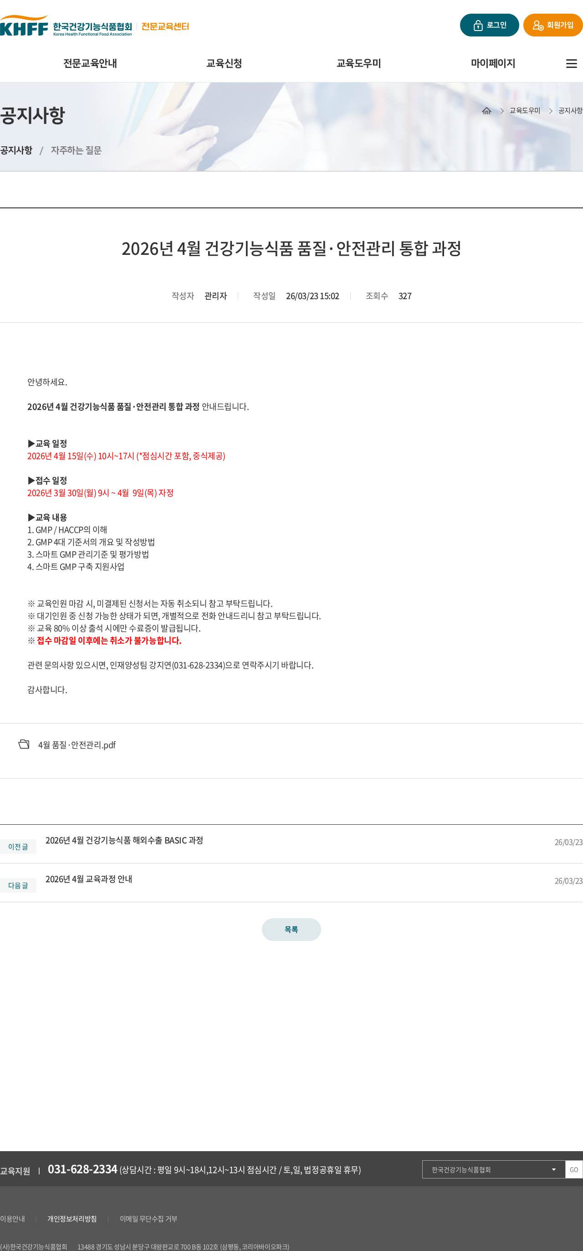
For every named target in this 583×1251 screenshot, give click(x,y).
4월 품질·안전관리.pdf (77, 745)
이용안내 (12, 1219)
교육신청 (224, 63)
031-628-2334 (83, 1168)
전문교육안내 (90, 63)
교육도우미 (359, 63)
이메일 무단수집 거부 (149, 1219)
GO (574, 1169)
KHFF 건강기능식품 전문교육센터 (94, 25)
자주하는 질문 (76, 150)
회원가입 (560, 25)
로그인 (497, 25)
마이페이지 (493, 63)
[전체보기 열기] (571, 64)
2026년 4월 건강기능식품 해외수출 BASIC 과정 (125, 840)
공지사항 (570, 110)
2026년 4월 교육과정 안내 (89, 879)
